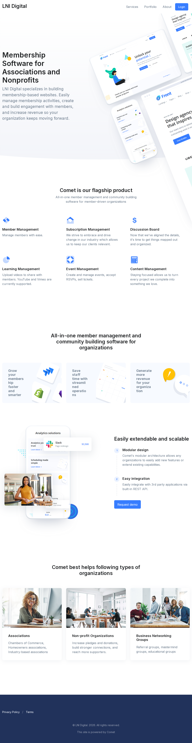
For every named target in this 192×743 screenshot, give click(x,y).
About (167, 7)
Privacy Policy (11, 712)
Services (132, 7)
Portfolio (150, 7)
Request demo (127, 504)
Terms (30, 712)
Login (181, 6)
